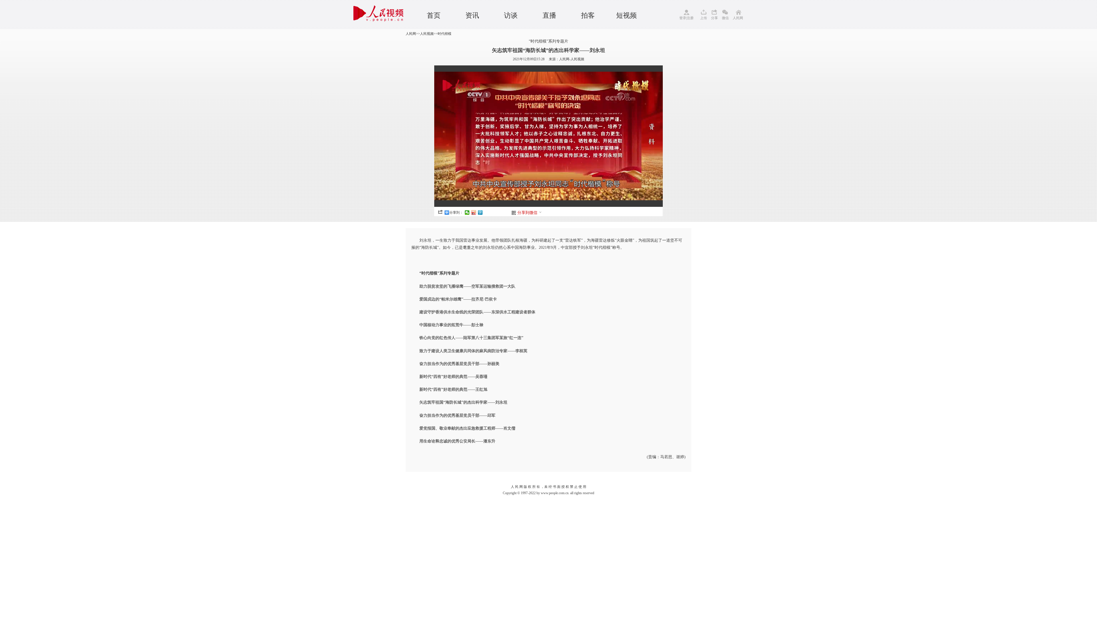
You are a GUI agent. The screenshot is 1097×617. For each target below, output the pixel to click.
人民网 (738, 18)
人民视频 (427, 34)
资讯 (472, 15)
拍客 (588, 15)
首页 (434, 15)
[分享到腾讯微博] (480, 212)
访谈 (511, 15)
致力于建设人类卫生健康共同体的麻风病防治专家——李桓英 (473, 351)
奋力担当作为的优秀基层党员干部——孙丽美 (459, 364)
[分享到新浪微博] (473, 212)
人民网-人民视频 (571, 59)
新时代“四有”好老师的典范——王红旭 (453, 389)
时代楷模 (444, 34)
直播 (549, 15)
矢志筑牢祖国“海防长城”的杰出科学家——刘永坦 (463, 402)
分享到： (456, 213)
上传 (703, 18)
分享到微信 (527, 213)
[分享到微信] (467, 212)
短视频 (626, 15)
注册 (690, 18)
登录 (682, 18)
